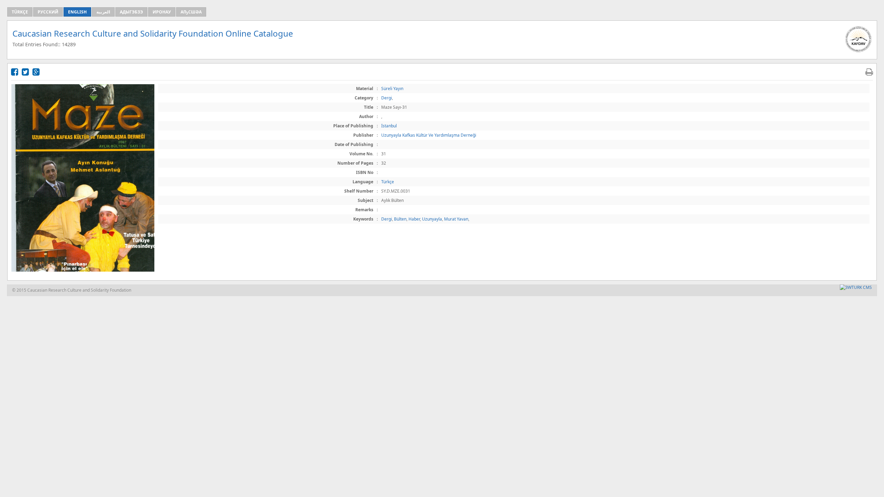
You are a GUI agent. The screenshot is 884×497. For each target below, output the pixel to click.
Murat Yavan (456, 219)
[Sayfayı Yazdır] (869, 71)
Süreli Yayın (392, 88)
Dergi (386, 98)
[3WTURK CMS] (856, 287)
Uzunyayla (432, 219)
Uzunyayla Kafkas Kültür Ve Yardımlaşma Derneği (428, 135)
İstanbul (389, 126)
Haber (414, 219)
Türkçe (387, 182)
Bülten (400, 219)
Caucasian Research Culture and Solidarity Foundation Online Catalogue (152, 33)
